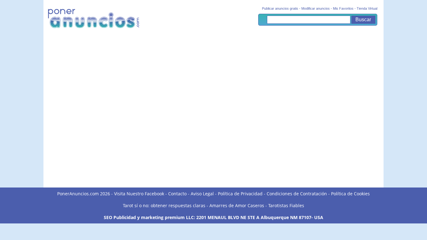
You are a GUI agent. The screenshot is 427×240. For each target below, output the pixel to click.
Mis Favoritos (343, 8)
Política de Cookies (350, 194)
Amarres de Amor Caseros (236, 205)
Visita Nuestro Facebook (139, 194)
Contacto (177, 194)
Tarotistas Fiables (286, 205)
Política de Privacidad (240, 194)
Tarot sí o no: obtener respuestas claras (164, 205)
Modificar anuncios (315, 8)
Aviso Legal (202, 194)
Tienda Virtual (367, 8)
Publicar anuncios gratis (280, 8)
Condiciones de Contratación (297, 194)
